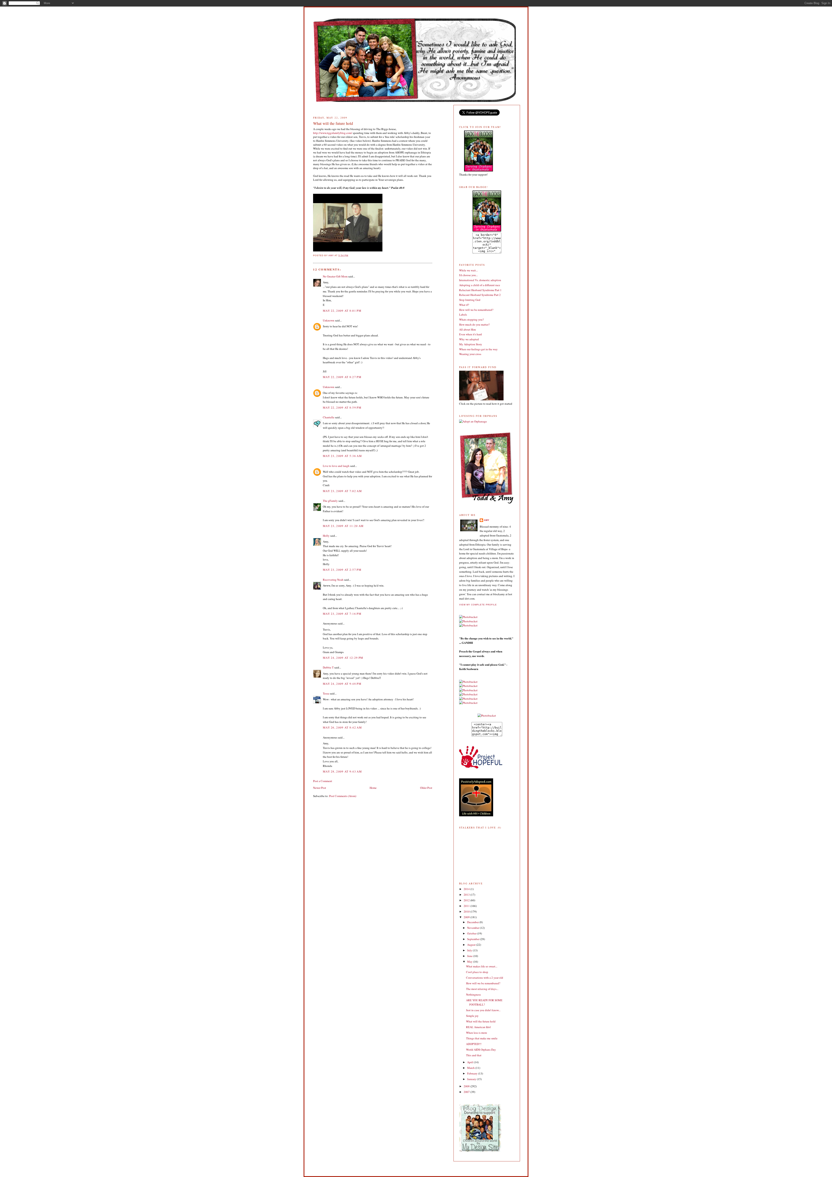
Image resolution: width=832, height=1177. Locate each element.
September (473, 939)
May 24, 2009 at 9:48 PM (342, 684)
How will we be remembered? (476, 310)
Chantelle (328, 417)
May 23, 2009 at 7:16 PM (342, 614)
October (472, 933)
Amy (486, 520)
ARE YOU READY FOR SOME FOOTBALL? (484, 1002)
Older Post (426, 788)
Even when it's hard (470, 334)
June (470, 956)
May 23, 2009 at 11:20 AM (343, 526)
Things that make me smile (481, 1038)
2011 (467, 906)
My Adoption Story (470, 344)
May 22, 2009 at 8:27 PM (342, 377)
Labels (463, 314)
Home (373, 788)
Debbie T (328, 667)
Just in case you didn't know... (483, 1010)
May (470, 961)
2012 (467, 900)
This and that (473, 1055)
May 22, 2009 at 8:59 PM (342, 407)
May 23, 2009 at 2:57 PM (342, 570)
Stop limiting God (469, 300)
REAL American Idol (478, 1027)
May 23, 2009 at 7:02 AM (342, 491)
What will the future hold (481, 1021)
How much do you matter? (474, 324)
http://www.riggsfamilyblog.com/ (332, 133)
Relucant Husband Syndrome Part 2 (480, 295)
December (473, 922)
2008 (467, 1086)
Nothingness (473, 994)
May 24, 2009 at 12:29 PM (343, 658)
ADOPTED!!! (473, 1044)
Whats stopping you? (471, 319)
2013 (467, 895)
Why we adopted (469, 339)
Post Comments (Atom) (342, 796)
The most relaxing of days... (482, 989)
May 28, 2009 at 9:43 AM (342, 771)
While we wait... (468, 270)
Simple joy (472, 1016)
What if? (464, 305)
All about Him (467, 329)
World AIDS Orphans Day (481, 1049)
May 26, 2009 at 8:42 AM (342, 727)
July (470, 950)
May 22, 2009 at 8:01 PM (342, 311)
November (473, 928)
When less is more (476, 1033)
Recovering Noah (333, 580)
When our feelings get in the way (478, 349)
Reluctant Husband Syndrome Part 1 (480, 290)
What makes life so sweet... (481, 966)
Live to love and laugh (336, 466)
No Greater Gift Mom (335, 276)
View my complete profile (478, 604)
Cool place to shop (477, 972)
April (470, 1062)
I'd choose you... (468, 275)
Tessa (326, 693)
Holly (326, 536)
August (471, 945)
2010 (467, 911)
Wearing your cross (470, 354)
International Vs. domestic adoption (480, 280)
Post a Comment (322, 781)
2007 (467, 1092)
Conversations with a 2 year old (484, 978)
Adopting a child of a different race (479, 285)
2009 (467, 917)
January (472, 1079)
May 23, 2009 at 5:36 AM (342, 456)
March (471, 1068)
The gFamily (330, 501)
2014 (467, 889)
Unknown (328, 320)
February (472, 1073)
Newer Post (319, 788)
